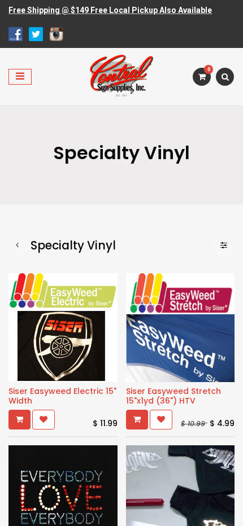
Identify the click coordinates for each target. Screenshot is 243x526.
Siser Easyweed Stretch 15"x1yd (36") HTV (173, 395)
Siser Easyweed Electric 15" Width (62, 395)
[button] (19, 419)
